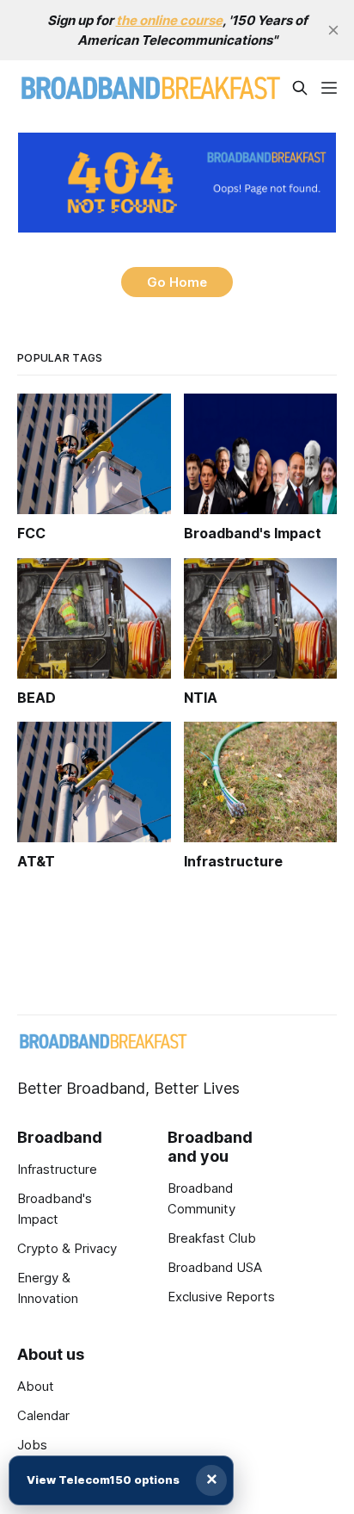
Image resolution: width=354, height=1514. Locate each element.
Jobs (32, 1444)
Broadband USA (215, 1267)
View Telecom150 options (103, 1479)
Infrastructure (57, 1169)
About (35, 1386)
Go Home (177, 282)
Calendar (43, 1415)
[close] (333, 30)
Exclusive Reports (221, 1296)
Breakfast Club (212, 1238)
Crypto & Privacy (67, 1248)
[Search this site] (300, 88)
